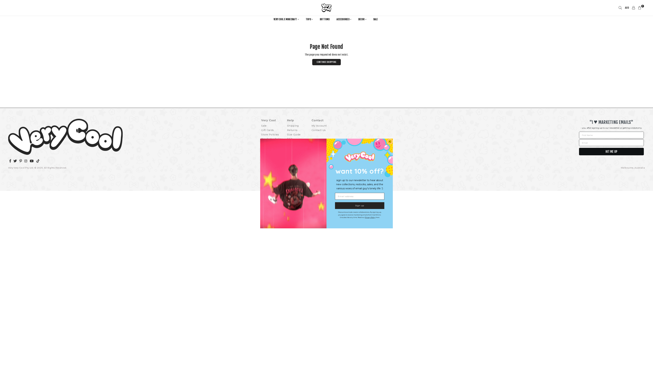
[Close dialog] (390, 141)
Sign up (359, 205)
